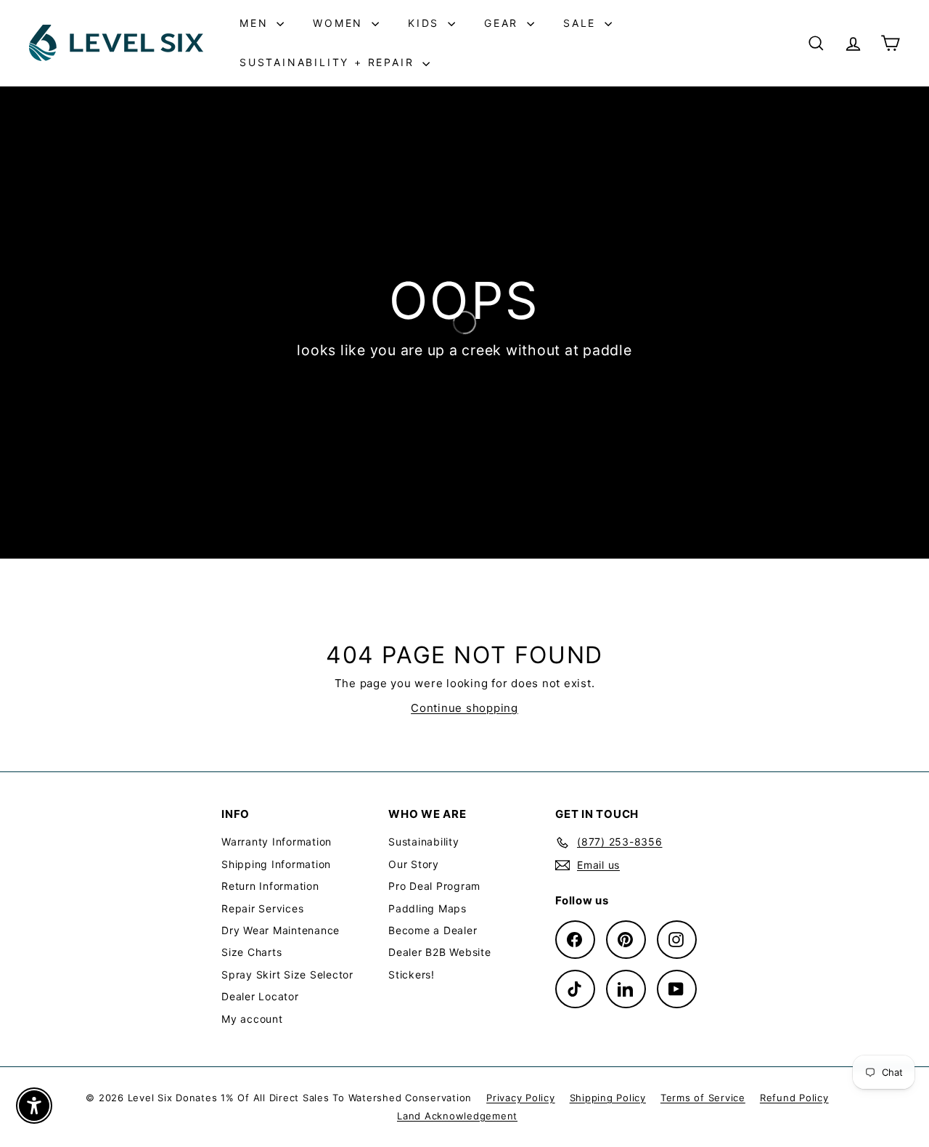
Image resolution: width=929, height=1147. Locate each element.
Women (340, 23)
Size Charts (251, 952)
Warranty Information (276, 841)
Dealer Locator (260, 996)
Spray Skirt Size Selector (287, 974)
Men (256, 23)
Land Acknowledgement (457, 1116)
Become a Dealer (432, 930)
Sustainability (423, 841)
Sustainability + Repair (329, 62)
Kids (426, 23)
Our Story (413, 864)
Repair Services (262, 908)
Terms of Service (702, 1097)
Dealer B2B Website (439, 952)
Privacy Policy (520, 1097)
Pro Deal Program (434, 886)
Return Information (270, 886)
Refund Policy (794, 1097)
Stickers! (411, 974)
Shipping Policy (608, 1097)
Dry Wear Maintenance (280, 930)
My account (252, 1019)
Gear (503, 23)
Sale (582, 23)
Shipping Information (276, 864)
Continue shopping (464, 708)
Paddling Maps (427, 908)
